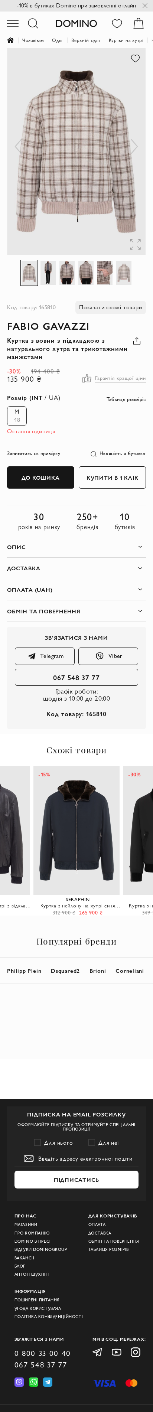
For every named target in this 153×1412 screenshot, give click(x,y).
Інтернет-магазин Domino (14, 40)
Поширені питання (37, 1300)
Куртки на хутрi (126, 40)
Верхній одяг (86, 40)
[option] (17, 416)
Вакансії (24, 1258)
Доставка (99, 1233)
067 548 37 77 (76, 677)
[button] (18, 152)
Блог (19, 1266)
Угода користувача (37, 1308)
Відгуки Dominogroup (40, 1249)
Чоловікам (33, 40)
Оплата (96, 1224)
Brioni (97, 970)
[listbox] (15, 416)
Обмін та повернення (113, 1241)
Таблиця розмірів (108, 1249)
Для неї (108, 1142)
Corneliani (129, 970)
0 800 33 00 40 (42, 1353)
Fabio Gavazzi (48, 325)
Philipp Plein (24, 970)
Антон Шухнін (31, 1274)
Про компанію (32, 1233)
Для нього (58, 1142)
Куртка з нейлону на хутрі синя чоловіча (77, 906)
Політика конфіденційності (48, 1316)
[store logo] (76, 23)
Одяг (58, 40)
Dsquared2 (65, 970)
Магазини (26, 1224)
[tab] (76, 547)
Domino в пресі (32, 1241)
